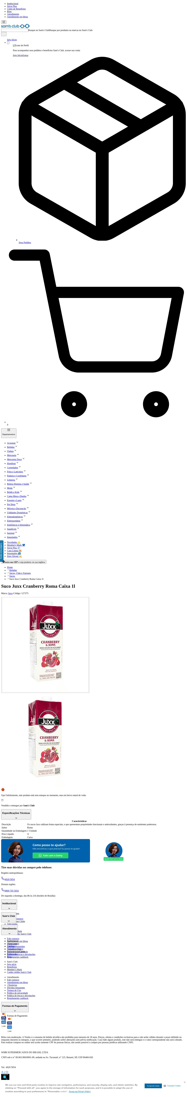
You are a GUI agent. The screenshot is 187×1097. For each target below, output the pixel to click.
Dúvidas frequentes (16, 946)
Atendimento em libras (17, 17)
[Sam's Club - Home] (15, 27)
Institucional (12, 3)
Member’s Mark (14, 969)
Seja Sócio (12, 39)
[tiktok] (5, 1072)
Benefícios (12, 967)
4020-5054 (10, 879)
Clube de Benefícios (16, 9)
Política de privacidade (17, 993)
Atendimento (13, 14)
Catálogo (11, 946)
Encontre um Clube (16, 951)
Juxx (10, 593)
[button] (172, 1085)
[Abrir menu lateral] (3, 22)
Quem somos (13, 943)
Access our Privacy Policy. (80, 1091)
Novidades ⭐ (13, 542)
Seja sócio (11, 964)
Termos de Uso (14, 990)
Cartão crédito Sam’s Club (19, 934)
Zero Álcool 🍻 (14, 556)
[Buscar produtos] (3, 34)
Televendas (12, 924)
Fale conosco (13, 938)
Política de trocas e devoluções (21, 954)
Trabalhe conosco (15, 949)
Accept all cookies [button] (153, 1086)
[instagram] (7, 1072)
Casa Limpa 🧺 (14, 550)
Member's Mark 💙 (16, 545)
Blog (9, 11)
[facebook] (2, 1072)
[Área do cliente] (8, 42)
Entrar (25, 55)
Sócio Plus (12, 6)
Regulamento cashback (17, 957)
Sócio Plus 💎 (13, 548)
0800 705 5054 (12, 891)
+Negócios (12, 985)
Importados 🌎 (14, 553)
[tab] (45, 645)
